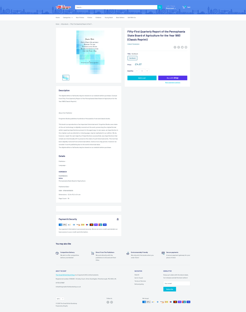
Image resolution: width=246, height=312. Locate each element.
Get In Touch (139, 278)
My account (170, 8)
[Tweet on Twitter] (182, 47)
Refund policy (139, 284)
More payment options (172, 82)
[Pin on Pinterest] (178, 47)
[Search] (159, 7)
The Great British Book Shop (65, 275)
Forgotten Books (133, 44)
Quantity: (130, 71)
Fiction (89, 17)
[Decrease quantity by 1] (137, 71)
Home (58, 17)
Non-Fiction (80, 17)
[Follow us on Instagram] (111, 302)
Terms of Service (140, 281)
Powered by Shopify (62, 306)
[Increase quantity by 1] (147, 71)
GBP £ (58, 299)
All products (64, 24)
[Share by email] (186, 47)
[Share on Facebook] (175, 47)
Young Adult (109, 17)
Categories (67, 17)
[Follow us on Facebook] (108, 302)
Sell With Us (132, 17)
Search (137, 275)
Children (98, 17)
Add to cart (142, 78)
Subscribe (169, 289)
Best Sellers (120, 17)
